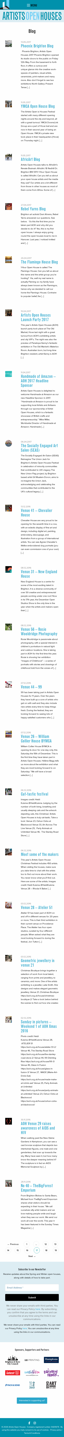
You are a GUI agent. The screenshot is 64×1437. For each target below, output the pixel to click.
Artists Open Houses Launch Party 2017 (36, 317)
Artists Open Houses (17, 1427)
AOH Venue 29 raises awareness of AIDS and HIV (38, 1128)
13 (55, 1244)
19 (56, 1250)
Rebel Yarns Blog (33, 208)
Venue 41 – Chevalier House (36, 513)
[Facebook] (29, 1423)
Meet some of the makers (40, 854)
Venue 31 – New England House (39, 574)
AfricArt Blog (30, 159)
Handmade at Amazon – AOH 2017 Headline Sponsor (38, 381)
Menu (33, 5)
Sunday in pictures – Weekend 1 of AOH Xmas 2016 (39, 1026)
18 (46, 1250)
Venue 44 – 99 (31, 687)
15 (18, 1250)
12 (46, 1244)
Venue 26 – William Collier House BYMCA (36, 738)
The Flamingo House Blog (39, 262)
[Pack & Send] (12, 1385)
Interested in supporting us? (32, 1400)
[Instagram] (35, 1423)
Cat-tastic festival (34, 794)
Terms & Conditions (32, 1433)
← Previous (13, 1244)
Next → (32, 1256)
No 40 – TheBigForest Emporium (37, 1188)
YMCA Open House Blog (38, 106)
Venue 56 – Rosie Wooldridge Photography (39, 631)
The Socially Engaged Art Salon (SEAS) (39, 448)
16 (27, 1250)
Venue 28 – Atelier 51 (37, 907)
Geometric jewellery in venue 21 (37, 963)
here (37, 1309)
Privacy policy (55, 1430)
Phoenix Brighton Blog (37, 46)
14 (8, 1250)
